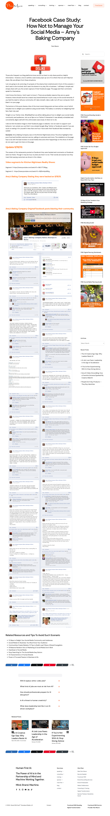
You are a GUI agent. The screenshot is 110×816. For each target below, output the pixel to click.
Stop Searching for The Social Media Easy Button (25, 652)
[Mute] (100, 194)
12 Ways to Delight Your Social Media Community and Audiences (31, 640)
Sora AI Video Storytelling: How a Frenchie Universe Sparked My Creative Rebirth (92, 375)
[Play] (82, 194)
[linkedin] (28, 789)
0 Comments (23, 740)
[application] (92, 189)
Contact (49, 805)
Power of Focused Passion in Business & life (23, 657)
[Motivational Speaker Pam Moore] (14, 2)
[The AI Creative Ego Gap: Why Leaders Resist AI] (20, 725)
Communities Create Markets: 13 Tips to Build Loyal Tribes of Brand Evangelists (35, 645)
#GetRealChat (30, 115)
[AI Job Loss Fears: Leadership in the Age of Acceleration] (40, 724)
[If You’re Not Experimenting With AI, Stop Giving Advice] (60, 725)
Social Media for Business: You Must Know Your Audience (28, 643)
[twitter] (19, 789)
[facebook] (16, 789)
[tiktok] (31, 789)
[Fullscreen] (102, 194)
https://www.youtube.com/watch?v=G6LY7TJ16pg (30, 167)
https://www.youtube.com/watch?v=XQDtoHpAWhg (32, 171)
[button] (13, 732)
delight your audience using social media (31, 109)
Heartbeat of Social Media (18, 650)
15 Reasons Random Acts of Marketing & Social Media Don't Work (31, 648)
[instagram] (22, 789)
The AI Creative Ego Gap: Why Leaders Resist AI (19, 736)
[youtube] (25, 789)
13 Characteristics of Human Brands (21, 655)
